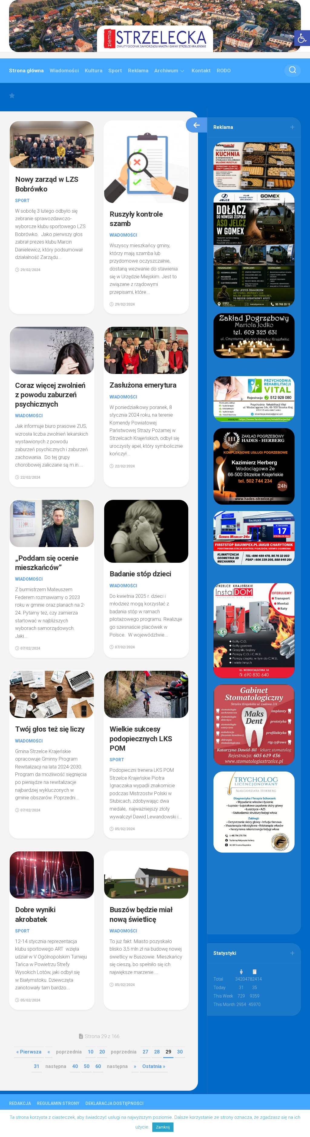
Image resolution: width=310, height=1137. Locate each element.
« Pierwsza (28, 1052)
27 (145, 1052)
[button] (302, 38)
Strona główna (26, 70)
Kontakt (201, 70)
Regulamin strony (58, 1103)
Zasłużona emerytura (143, 385)
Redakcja (20, 1103)
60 (98, 1066)
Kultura (93, 70)
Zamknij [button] (163, 1127)
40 (75, 1066)
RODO (224, 70)
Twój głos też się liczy (50, 729)
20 (102, 1052)
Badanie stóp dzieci (140, 574)
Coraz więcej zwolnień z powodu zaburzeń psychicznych (50, 394)
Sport (115, 70)
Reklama (138, 70)
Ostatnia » (153, 1066)
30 (180, 1052)
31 (36, 1066)
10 (90, 1052)
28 (157, 1052)
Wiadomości (64, 70)
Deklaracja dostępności (114, 1103)
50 (86, 1066)
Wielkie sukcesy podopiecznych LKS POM (141, 738)
